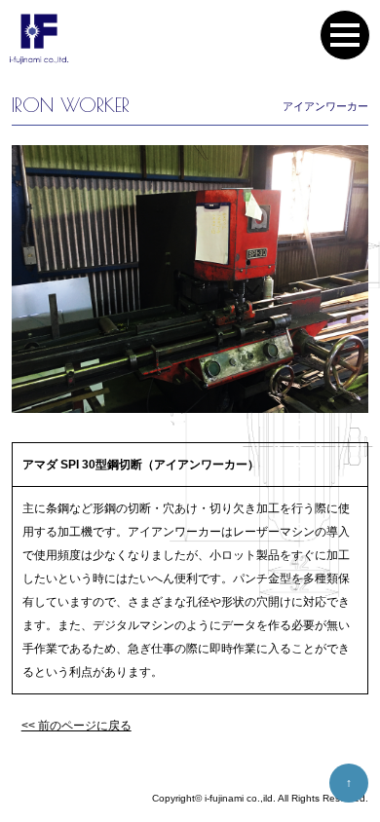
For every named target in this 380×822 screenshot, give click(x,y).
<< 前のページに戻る (76, 725)
